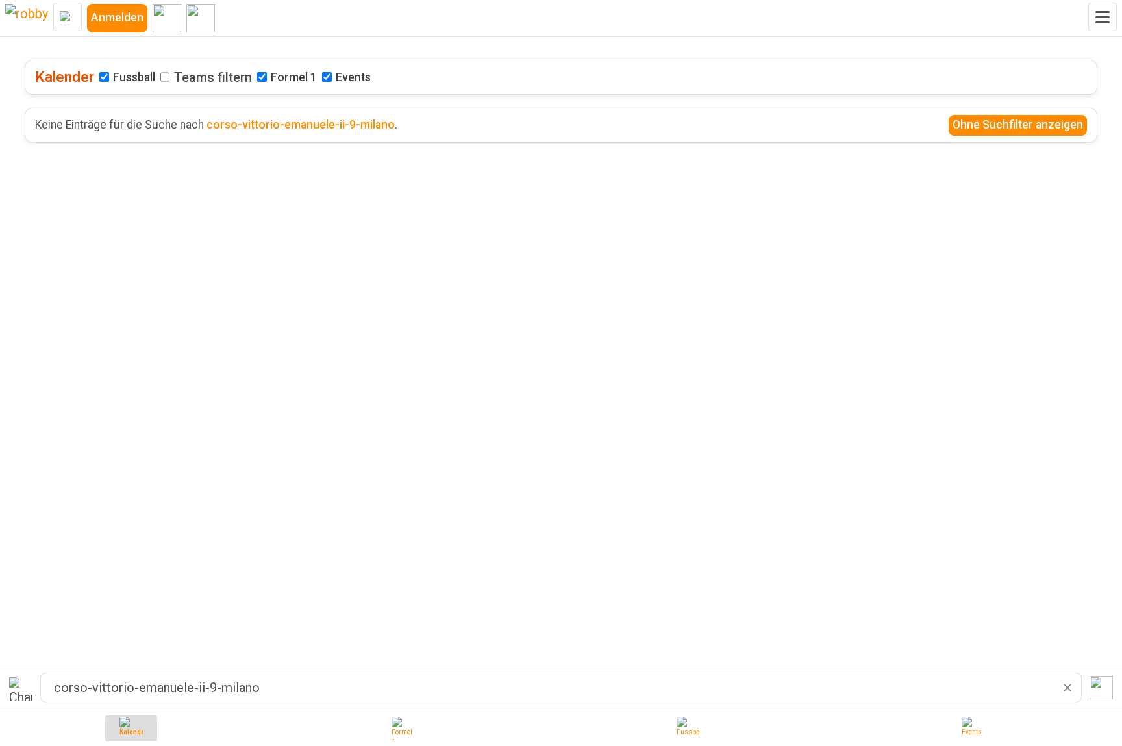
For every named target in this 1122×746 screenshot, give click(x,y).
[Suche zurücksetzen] (1067, 687)
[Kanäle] (200, 18)
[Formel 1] (403, 728)
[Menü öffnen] (1102, 17)
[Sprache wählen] (67, 17)
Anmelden (117, 17)
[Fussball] (688, 728)
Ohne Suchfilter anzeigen (1018, 124)
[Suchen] (1101, 687)
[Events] (973, 728)
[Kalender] (131, 728)
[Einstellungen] (167, 18)
